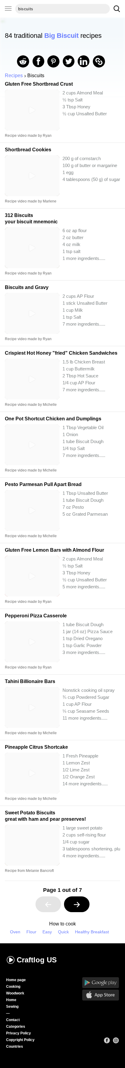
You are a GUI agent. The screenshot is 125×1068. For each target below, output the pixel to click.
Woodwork (15, 993)
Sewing (12, 1006)
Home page (16, 980)
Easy (47, 932)
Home (11, 1000)
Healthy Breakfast (92, 932)
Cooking (13, 986)
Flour (31, 932)
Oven (15, 932)
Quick (63, 932)
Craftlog (37, 960)
